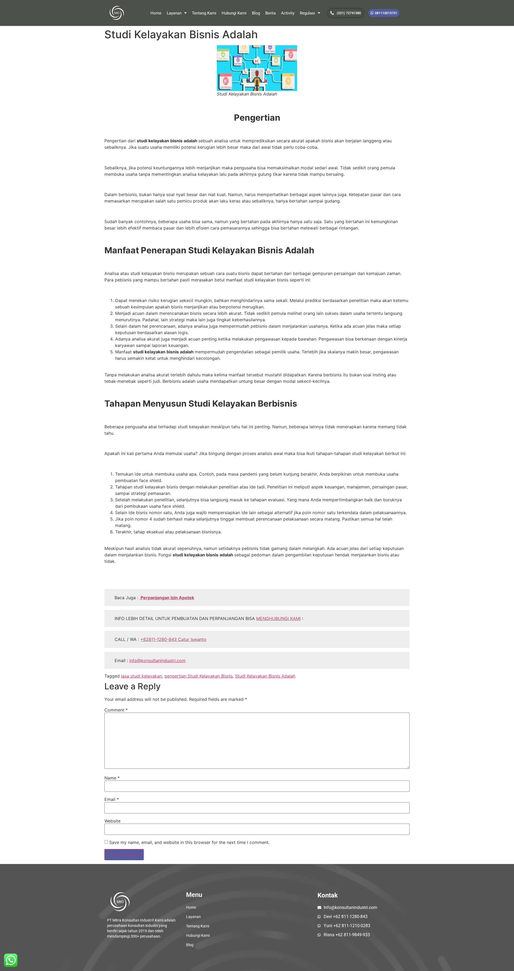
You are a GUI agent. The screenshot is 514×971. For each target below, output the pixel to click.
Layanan (174, 13)
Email (111, 799)
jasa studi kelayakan (141, 676)
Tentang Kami (204, 13)
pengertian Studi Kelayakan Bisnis (198, 676)
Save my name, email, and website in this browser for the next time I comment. (189, 842)
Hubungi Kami (234, 13)
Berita (270, 13)
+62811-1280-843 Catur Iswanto (173, 639)
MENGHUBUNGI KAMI (278, 618)
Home (155, 13)
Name (112, 778)
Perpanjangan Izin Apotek (166, 597)
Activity (287, 13)
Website (112, 821)
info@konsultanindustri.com (157, 660)
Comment (116, 710)
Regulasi (307, 13)
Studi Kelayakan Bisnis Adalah (265, 676)
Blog (256, 13)
